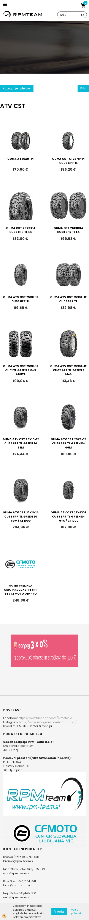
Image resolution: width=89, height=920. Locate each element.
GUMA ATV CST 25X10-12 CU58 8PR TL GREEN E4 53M (20, 443)
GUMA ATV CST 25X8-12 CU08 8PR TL (20, 299)
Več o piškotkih (77, 911)
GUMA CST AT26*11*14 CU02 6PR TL (68, 161)
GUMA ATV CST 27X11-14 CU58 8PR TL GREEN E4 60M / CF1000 (21, 516)
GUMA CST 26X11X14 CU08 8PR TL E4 (68, 230)
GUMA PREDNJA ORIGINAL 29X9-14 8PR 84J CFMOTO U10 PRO (21, 590)
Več (20, 146)
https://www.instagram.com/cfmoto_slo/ (48, 722)
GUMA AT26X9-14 (20, 159)
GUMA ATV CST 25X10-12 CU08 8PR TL (68, 299)
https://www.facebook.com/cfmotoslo (45, 718)
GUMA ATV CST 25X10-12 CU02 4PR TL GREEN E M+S (68, 370)
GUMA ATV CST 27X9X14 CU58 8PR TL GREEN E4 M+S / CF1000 (68, 516)
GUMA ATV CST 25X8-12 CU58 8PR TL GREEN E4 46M (68, 443)
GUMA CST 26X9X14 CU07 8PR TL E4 (20, 230)
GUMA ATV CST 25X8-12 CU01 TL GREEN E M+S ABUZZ (20, 370)
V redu (59, 911)
